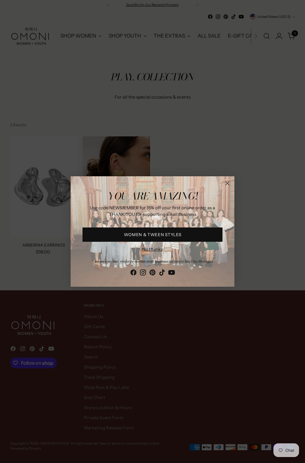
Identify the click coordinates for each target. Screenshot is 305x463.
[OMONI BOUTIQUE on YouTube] (171, 273)
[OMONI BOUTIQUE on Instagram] (143, 273)
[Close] (227, 183)
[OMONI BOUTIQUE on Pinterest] (152, 273)
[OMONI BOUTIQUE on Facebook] (133, 273)
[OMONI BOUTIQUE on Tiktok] (162, 273)
